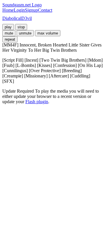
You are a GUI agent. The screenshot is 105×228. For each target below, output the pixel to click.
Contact (45, 10)
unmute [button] (25, 33)
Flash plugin (36, 101)
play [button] (8, 27)
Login (19, 10)
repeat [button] (10, 39)
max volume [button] (47, 33)
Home (8, 10)
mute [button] (9, 33)
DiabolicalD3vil (17, 18)
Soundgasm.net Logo (22, 4)
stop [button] (21, 27)
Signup (31, 10)
